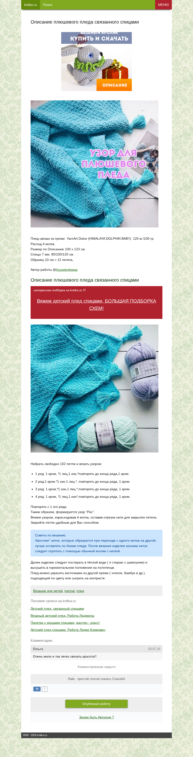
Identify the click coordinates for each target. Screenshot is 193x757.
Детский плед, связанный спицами (57, 608)
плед (80, 591)
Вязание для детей (48, 591)
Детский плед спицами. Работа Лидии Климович (68, 630)
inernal (69, 591)
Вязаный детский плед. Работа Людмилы (62, 615)
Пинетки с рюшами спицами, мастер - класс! (65, 623)
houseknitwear (67, 270)
